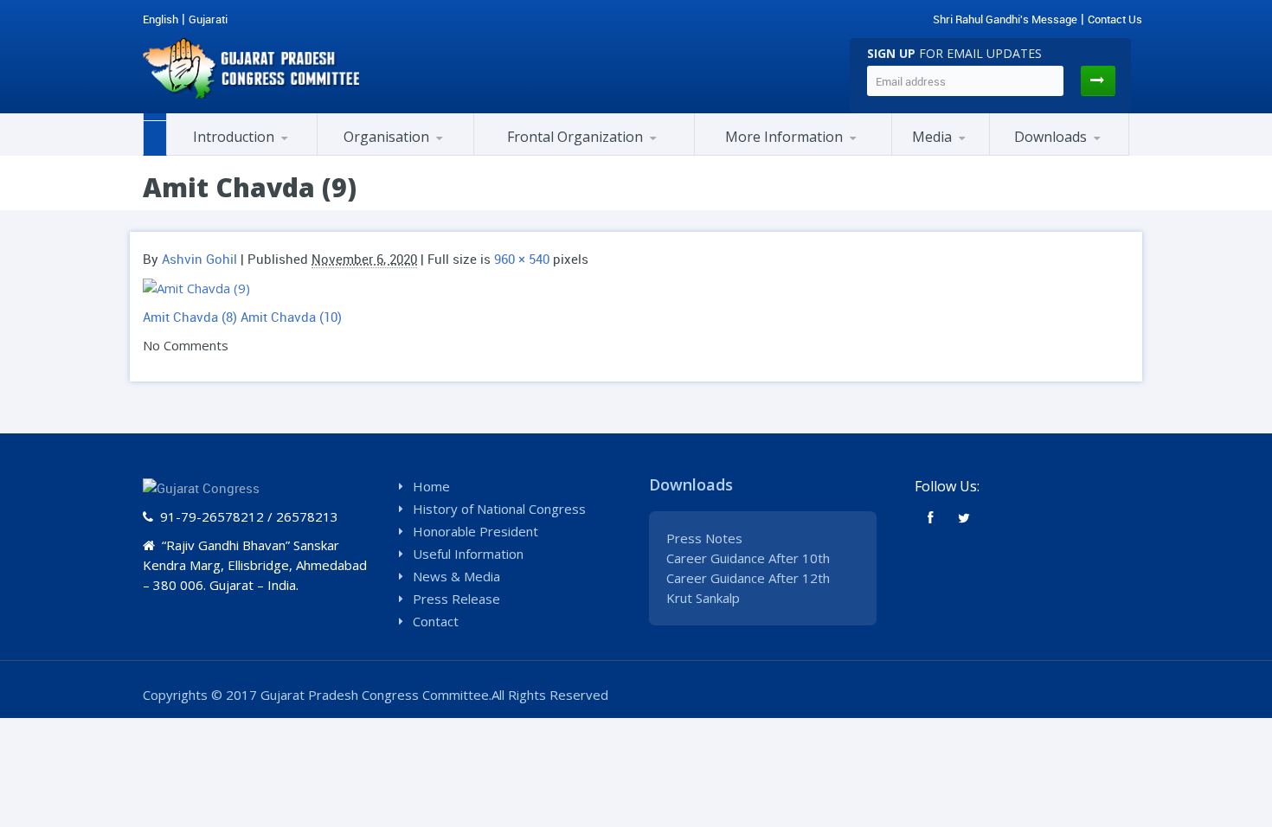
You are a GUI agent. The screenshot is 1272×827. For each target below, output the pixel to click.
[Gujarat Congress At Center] (793, 153)
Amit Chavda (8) (190, 316)
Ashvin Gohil (199, 258)
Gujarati (208, 19)
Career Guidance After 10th (748, 558)
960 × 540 (521, 258)
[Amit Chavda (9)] (196, 287)
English (160, 19)
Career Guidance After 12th (748, 578)
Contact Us (1115, 19)
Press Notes (704, 538)
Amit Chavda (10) (291, 316)
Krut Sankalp (703, 597)
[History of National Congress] (252, 153)
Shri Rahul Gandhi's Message (1005, 19)
